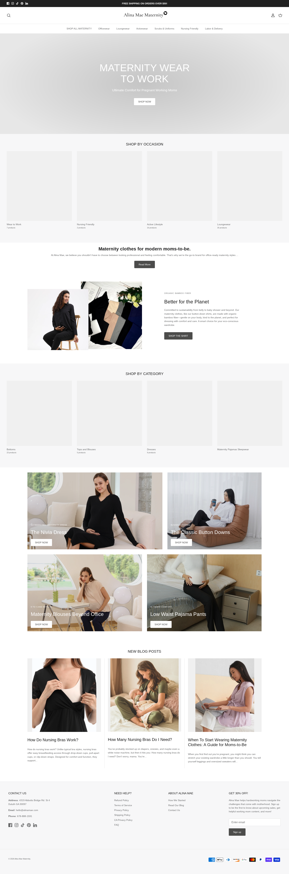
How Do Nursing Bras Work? (52, 740)
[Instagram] (12, 3)
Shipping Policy (122, 815)
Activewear (142, 28)
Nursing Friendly (189, 28)
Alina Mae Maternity (22, 859)
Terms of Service (123, 805)
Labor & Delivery (214, 28)
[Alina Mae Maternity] (144, 15)
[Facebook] (8, 3)
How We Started (176, 800)
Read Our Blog (176, 805)
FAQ (116, 825)
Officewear (104, 28)
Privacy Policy (121, 810)
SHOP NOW (144, 101)
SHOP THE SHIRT (178, 336)
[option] (144, 84)
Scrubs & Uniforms (164, 28)
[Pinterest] (22, 3)
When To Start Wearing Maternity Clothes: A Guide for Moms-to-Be (217, 742)
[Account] (272, 15)
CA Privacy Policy (123, 820)
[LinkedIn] (26, 3)
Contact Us (174, 810)
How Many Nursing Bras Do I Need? (140, 739)
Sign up (237, 832)
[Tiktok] (17, 3)
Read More (145, 264)
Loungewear (123, 28)
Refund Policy (121, 800)
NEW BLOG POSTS (144, 651)
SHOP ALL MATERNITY (79, 28)
